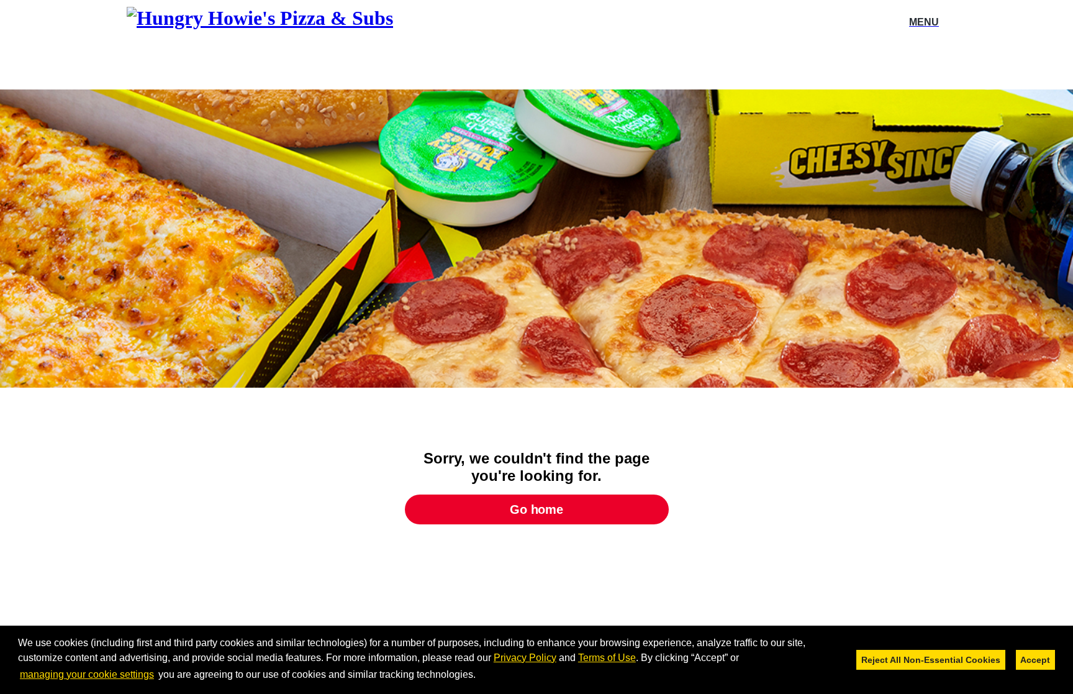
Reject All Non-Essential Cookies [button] (930, 660)
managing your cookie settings (87, 674)
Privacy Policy (525, 657)
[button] (480, 675)
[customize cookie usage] (488, 678)
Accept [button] (1035, 660)
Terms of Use (607, 657)
